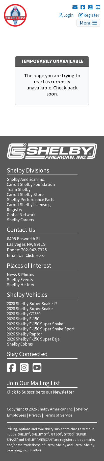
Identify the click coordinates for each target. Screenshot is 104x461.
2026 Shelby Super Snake (30, 309)
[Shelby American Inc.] (15, 15)
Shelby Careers (20, 220)
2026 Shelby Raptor (24, 334)
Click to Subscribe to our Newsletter (40, 392)
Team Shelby (19, 190)
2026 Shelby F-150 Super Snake (35, 324)
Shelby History (20, 285)
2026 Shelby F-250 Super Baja (33, 339)
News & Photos (20, 275)
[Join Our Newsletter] (74, 7)
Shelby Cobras (20, 344)
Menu (86, 23)
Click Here (34, 255)
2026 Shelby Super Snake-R (32, 304)
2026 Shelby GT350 (23, 314)
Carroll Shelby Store (25, 195)
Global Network (21, 215)
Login (68, 15)
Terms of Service (58, 415)
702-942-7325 (34, 250)
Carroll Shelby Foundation (31, 185)
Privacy (35, 415)
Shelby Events (20, 280)
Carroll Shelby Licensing (29, 205)
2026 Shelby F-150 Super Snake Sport (41, 329)
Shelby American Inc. (26, 180)
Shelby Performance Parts (30, 200)
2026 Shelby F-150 (23, 319)
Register (91, 15)
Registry (14, 210)
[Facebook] (83, 7)
